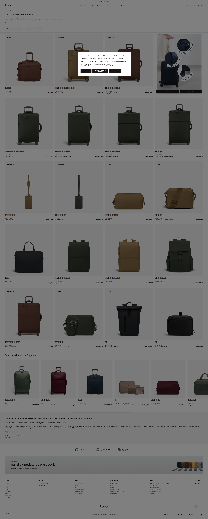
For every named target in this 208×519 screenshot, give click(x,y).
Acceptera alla (86, 71)
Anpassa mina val (115, 71)
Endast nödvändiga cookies (100, 71)
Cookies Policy (111, 66)
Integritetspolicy (98, 66)
